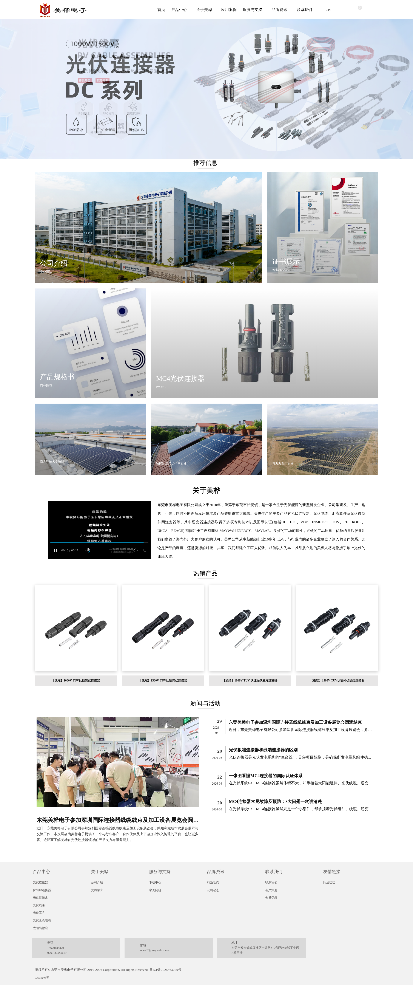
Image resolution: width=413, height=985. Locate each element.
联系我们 (304, 10)
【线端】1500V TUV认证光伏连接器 (163, 680)
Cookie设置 (42, 977)
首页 (161, 10)
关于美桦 (204, 10)
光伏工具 (39, 912)
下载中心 (155, 882)
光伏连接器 (40, 882)
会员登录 (271, 897)
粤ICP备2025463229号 (165, 969)
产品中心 (179, 10)
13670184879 (55, 947)
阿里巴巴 (329, 882)
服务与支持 (252, 10)
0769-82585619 (56, 952)
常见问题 (155, 890)
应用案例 (229, 10)
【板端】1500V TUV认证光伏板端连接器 (337, 680)
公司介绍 (97, 882)
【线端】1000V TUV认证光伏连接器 (76, 680)
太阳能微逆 (40, 928)
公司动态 (213, 890)
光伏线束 (39, 905)
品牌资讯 (279, 10)
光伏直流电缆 (42, 920)
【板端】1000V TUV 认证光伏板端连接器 (250, 680)
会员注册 (271, 890)
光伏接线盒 (40, 897)
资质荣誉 (97, 890)
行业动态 (213, 882)
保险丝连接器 (42, 890)
